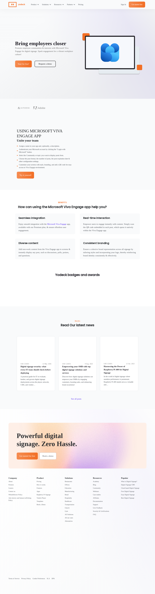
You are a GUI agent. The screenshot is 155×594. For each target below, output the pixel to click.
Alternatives (69, 521)
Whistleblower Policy (15, 495)
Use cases (25, 364)
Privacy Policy (26, 578)
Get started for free (27, 456)
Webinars (96, 491)
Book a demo (47, 456)
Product (34, 4)
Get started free (137, 4)
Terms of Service (14, 578)
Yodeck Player (41, 498)
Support (95, 504)
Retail (67, 495)
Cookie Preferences (39, 578)
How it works (41, 485)
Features (39, 488)
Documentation (98, 501)
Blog (94, 485)
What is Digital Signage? (129, 481)
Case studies (97, 495)
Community (97, 488)
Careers (11, 488)
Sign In (123, 4)
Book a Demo (41, 504)
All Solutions (69, 514)
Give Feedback (97, 508)
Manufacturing (69, 491)
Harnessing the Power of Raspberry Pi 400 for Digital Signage (116, 369)
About (10, 481)
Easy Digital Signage (128, 495)
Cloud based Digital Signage (130, 488)
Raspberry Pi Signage (43, 495)
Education (68, 488)
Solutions (45, 4)
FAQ (94, 514)
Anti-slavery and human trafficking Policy (20, 499)
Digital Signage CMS (128, 485)
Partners (70, 4)
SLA (48, 578)
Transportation (69, 504)
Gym (66, 511)
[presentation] (36, 349)
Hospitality (68, 498)
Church (67, 508)
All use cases (69, 518)
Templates (40, 501)
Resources (58, 4)
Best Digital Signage (127, 498)
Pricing (80, 4)
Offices (67, 485)
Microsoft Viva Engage (56, 224)
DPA (53, 578)
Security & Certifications (101, 511)
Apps (38, 491)
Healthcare (68, 501)
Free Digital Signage (127, 491)
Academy (96, 481)
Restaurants (68, 481)
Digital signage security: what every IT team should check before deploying (36, 369)
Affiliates (96, 498)
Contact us (12, 491)
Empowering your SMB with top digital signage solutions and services (76, 369)
